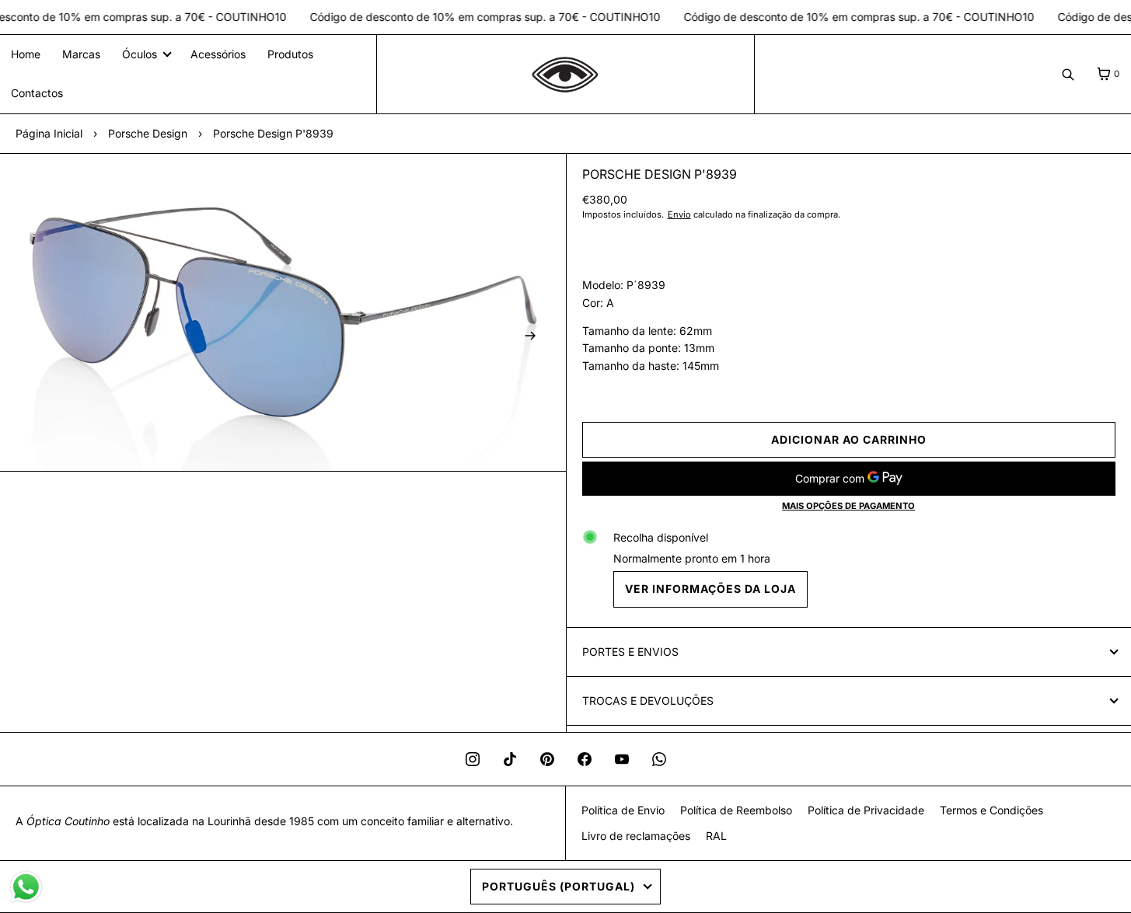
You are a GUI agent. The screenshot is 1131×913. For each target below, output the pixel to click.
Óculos (139, 54)
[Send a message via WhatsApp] (26, 887)
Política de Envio (623, 810)
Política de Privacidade (866, 810)
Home (25, 54)
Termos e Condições (991, 810)
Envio (679, 214)
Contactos (37, 92)
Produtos (290, 54)
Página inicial (49, 133)
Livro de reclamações (635, 835)
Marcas (81, 54)
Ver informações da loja (710, 588)
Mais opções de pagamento (848, 505)
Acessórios (218, 54)
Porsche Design (147, 133)
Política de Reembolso (736, 810)
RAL (716, 835)
